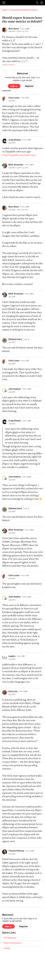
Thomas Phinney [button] (16, 851)
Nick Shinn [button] (13, 29)
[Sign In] (41, 2)
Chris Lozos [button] (13, 98)
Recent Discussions (12, 943)
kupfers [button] (11, 656)
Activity (7, 948)
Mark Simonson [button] (15, 165)
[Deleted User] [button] (15, 339)
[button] (4, 29)
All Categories (10, 938)
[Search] (37, 2)
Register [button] (29, 86)
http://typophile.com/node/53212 (19, 155)
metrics (11, 65)
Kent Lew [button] (12, 692)
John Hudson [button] (14, 389)
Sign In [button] (14, 86)
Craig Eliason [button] (14, 140)
